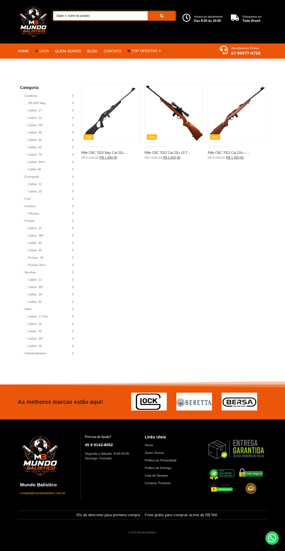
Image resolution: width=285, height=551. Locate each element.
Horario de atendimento (208, 16)
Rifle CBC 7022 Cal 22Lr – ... (229, 153)
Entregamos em (252, 16)
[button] (272, 538)
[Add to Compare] (135, 97)
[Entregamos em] (235, 18)
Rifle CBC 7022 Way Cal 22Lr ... (104, 153)
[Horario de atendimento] (186, 18)
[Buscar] (162, 16)
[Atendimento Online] (224, 50)
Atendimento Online (245, 48)
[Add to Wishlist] (135, 88)
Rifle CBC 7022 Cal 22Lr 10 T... (167, 153)
